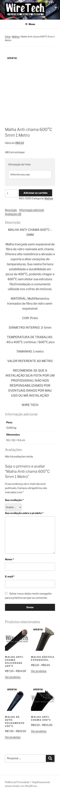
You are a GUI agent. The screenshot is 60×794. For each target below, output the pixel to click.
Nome (9, 559)
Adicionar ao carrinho (36, 192)
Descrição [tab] (11, 210)
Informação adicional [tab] (31, 210)
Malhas (16, 36)
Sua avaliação (14, 500)
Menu (32, 24)
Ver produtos (12, 677)
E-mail (9, 576)
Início (7, 36)
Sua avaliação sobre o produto (24, 513)
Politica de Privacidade (17, 782)
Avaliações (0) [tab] (13, 214)
